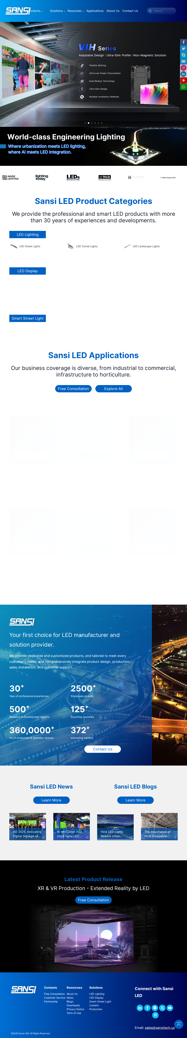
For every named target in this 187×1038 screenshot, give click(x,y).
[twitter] (162, 1008)
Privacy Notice (75, 1009)
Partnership (51, 1001)
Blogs (70, 1001)
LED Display (96, 997)
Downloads (73, 1005)
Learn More (51, 800)
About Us (72, 993)
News (70, 997)
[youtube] (170, 1008)
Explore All (113, 389)
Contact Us (102, 749)
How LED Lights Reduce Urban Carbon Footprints (113, 836)
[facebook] (147, 1008)
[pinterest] (155, 1015)
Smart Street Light (100, 1001)
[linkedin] (140, 1008)
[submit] (150, 11)
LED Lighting (96, 993)
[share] (43, 837)
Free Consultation (73, 389)
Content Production (95, 1007)
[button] (85, 123)
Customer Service (54, 997)
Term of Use (74, 1013)
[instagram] (155, 1008)
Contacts (50, 987)
